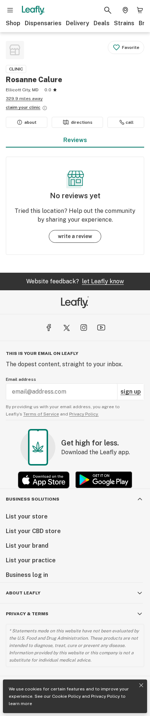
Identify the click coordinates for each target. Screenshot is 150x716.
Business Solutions (32, 499)
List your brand (27, 545)
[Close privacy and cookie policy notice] (141, 685)
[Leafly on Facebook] (49, 327)
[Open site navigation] (10, 10)
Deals (102, 23)
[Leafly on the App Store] (44, 480)
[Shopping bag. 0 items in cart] (139, 10)
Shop (13, 23)
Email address (21, 379)
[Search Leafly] (107, 10)
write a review (75, 236)
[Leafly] (33, 10)
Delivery (77, 23)
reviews (75, 140)
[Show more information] (45, 108)
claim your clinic (23, 107)
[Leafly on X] (66, 327)
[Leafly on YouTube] (101, 327)
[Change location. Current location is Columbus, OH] (125, 10)
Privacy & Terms (27, 613)
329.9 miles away (24, 98)
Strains (124, 23)
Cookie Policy (66, 696)
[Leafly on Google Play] (103, 480)
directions (81, 122)
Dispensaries (43, 23)
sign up (131, 391)
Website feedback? (75, 281)
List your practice (31, 560)
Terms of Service (41, 414)
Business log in (27, 574)
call (130, 122)
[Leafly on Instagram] (83, 327)
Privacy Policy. (84, 414)
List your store (27, 516)
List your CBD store (33, 531)
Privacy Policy (105, 696)
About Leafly (23, 593)
